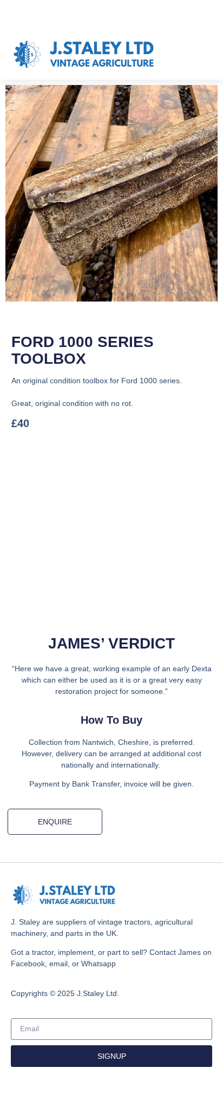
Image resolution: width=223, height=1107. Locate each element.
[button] (204, 54)
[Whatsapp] (90, 14)
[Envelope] (132, 14)
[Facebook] (111, 14)
